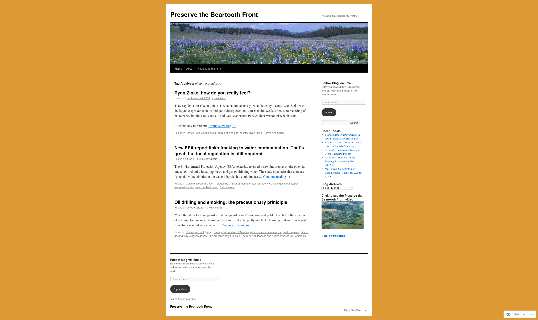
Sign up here (180, 289)
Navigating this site (209, 68)
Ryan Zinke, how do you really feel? (212, 92)
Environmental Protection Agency (251, 183)
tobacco (284, 236)
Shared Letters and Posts (200, 132)
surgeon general (198, 236)
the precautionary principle (225, 236)
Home (178, 68)
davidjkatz (219, 98)
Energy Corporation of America (231, 232)
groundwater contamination (266, 232)
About (189, 68)
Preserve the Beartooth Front (214, 14)
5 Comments (298, 236)
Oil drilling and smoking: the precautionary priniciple (230, 202)
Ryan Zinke (255, 132)
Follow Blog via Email (337, 83)
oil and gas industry (237, 132)
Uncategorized (194, 232)
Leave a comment (274, 132)
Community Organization (200, 183)
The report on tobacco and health (260, 236)
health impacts (291, 232)
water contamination (206, 187)
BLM (228, 183)
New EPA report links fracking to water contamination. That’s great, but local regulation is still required (239, 150)
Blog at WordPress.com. (355, 310)
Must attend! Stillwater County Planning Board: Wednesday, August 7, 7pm (343, 172)
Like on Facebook (334, 236)
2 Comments (227, 187)
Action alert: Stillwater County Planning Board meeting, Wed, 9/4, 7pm (340, 161)
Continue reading (222, 125)
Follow (328, 112)
